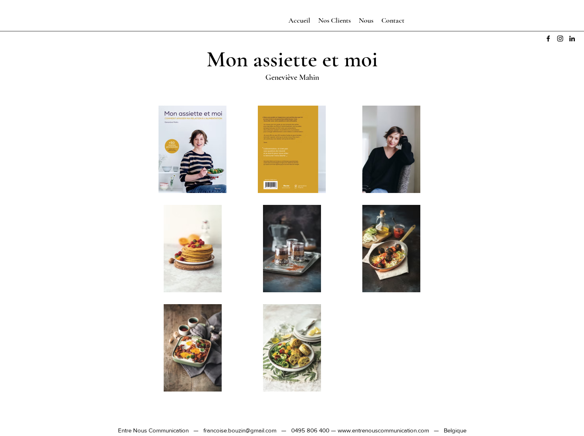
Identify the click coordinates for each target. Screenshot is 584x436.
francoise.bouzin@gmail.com (240, 430)
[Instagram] (560, 38)
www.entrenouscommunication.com (383, 430)
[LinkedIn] (572, 38)
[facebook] (548, 38)
